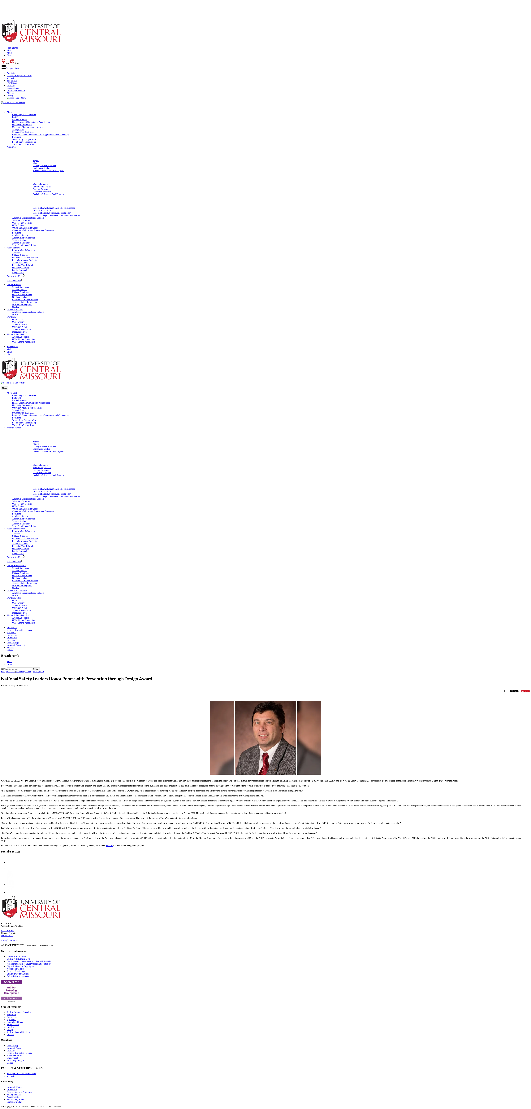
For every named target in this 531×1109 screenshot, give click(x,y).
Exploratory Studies (41, 168)
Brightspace (12, 80)
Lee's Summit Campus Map (24, 142)
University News (19, 327)
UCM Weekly (18, 322)
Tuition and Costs (20, 262)
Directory (11, 85)
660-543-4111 (7, 935)
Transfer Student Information (24, 302)
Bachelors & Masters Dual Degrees (48, 170)
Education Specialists (42, 187)
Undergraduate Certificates (44, 165)
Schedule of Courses (21, 220)
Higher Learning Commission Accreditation (31, 122)
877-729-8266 (7, 930)
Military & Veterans (20, 255)
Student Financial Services (18, 1032)
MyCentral (11, 78)
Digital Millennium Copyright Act (21, 966)
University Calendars (16, 90)
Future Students (13, 248)
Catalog (10, 95)
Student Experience (20, 287)
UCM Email (12, 83)
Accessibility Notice (15, 969)
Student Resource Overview (19, 1012)
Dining (10, 1029)
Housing (10, 1027)
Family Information (20, 270)
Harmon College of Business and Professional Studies (56, 215)
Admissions (12, 73)
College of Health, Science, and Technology (52, 213)
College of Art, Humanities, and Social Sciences (54, 208)
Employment (12, 1058)
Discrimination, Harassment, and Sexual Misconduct (29, 961)
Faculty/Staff (38, 671)
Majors (36, 160)
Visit (9, 50)
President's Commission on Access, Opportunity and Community (40, 134)
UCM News (12, 317)
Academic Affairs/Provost (23, 238)
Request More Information (23, 250)
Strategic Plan (18, 129)
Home (9, 661)
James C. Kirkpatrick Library (19, 75)
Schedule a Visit (14, 280)
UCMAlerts (12, 1089)
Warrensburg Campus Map (24, 139)
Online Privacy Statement (18, 976)
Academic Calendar (20, 243)
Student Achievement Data (18, 959)
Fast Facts (16, 117)
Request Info (12, 48)
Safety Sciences (8, 671)
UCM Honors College (22, 223)
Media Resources (19, 119)
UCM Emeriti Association (23, 342)
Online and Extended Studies (25, 228)
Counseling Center (15, 1022)
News (9, 664)
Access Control (13, 1097)
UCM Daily (17, 319)
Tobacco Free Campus (16, 971)
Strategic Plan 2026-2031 (23, 132)
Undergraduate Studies (22, 294)
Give (9, 55)
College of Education (42, 210)
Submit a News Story (21, 329)
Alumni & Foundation (16, 334)
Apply (9, 53)
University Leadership (22, 124)
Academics (11, 147)
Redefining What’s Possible (24, 114)
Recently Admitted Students (24, 260)
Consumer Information (16, 956)
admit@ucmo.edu (9, 940)
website (109, 845)
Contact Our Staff (14, 1102)
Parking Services (14, 1094)
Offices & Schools (15, 309)
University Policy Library (18, 974)
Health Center (13, 1024)
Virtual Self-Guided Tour (23, 144)
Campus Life (18, 272)
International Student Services (25, 257)
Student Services (19, 289)
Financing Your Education (23, 265)
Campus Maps (13, 88)
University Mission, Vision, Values (27, 127)
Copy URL (525, 691)
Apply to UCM (15, 276)
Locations (16, 137)
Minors (36, 163)
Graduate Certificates (42, 192)
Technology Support (15, 1060)
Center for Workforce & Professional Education (33, 230)
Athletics (10, 93)
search (4, 669)
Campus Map (12, 1045)
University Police (14, 1087)
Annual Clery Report (16, 1099)
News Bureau (32, 945)
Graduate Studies (19, 297)
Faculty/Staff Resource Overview (21, 1073)
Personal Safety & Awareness (19, 1092)
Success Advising (20, 240)
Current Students (14, 284)
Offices (15, 314)
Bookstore (11, 1014)
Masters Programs (40, 184)
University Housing (20, 267)
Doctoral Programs (41, 189)
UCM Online (18, 225)
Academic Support (20, 235)
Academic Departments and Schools (28, 218)
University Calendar (15, 1048)
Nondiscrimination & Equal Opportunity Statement (29, 964)
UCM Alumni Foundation (23, 339)
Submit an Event (19, 324)
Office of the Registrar (22, 304)
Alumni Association (20, 337)
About (9, 112)
